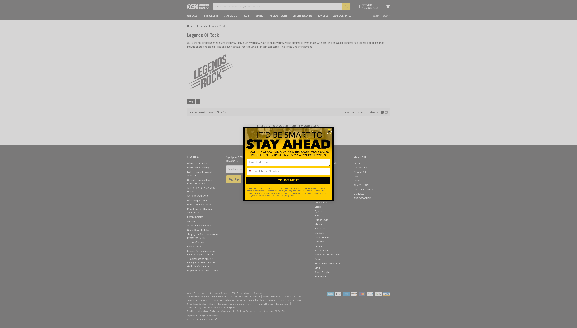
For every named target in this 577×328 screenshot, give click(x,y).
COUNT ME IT (288, 180)
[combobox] (252, 171)
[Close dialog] (329, 131)
